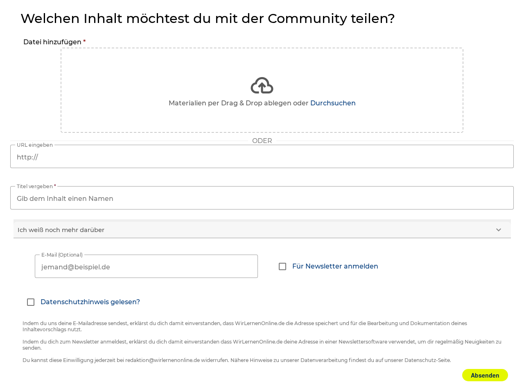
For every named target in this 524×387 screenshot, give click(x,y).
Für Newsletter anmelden (335, 266)
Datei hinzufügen (54, 42)
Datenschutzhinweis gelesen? (90, 302)
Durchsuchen (333, 103)
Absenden (485, 375)
